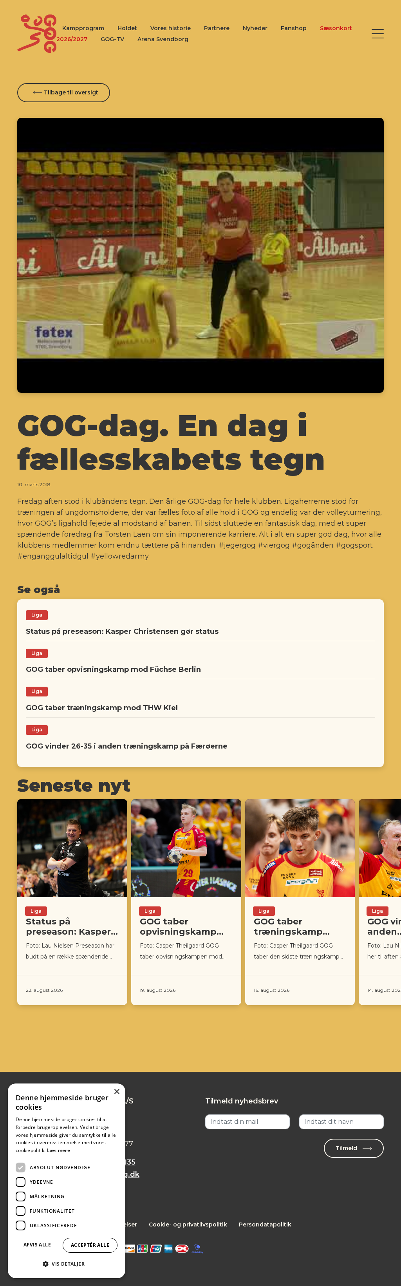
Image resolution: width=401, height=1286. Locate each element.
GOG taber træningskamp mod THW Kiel (102, 708)
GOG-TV (112, 39)
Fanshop (294, 28)
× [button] (116, 1092)
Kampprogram (83, 28)
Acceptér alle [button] (90, 1245)
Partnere (216, 28)
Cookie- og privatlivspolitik (188, 1224)
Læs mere (58, 1150)
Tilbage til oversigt (70, 92)
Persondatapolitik (265, 1224)
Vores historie (170, 28)
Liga (36, 615)
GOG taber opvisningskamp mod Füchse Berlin (113, 669)
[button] (66, 1264)
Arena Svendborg (162, 39)
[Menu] (378, 33)
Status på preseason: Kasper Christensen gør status (122, 631)
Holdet (127, 28)
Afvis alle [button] (37, 1244)
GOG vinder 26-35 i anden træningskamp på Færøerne (127, 746)
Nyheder (255, 28)
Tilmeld (347, 1148)
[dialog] (66, 1180)
